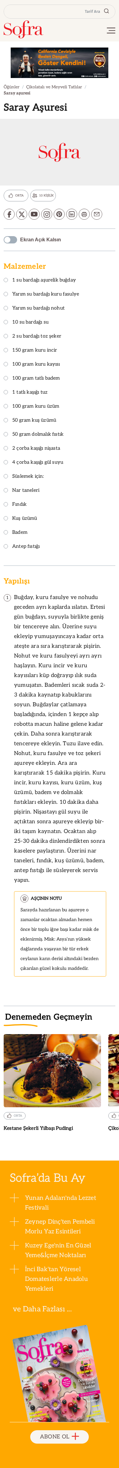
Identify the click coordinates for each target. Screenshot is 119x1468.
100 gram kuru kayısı (36, 364)
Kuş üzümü (24, 518)
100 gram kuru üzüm (35, 406)
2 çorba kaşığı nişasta (36, 448)
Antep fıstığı (26, 546)
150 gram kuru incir (34, 350)
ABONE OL (55, 1437)
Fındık (19, 504)
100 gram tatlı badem (36, 378)
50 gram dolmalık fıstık (37, 434)
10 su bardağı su (30, 322)
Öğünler (12, 87)
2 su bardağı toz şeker (36, 336)
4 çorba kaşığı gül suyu (37, 462)
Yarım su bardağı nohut (38, 308)
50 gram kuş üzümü (34, 420)
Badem (19, 532)
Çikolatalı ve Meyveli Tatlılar (54, 87)
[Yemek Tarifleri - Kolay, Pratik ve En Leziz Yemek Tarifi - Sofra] (23, 29)
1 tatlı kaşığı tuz (30, 392)
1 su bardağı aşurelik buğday (44, 280)
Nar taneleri (25, 490)
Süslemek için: (28, 476)
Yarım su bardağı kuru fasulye (45, 294)
